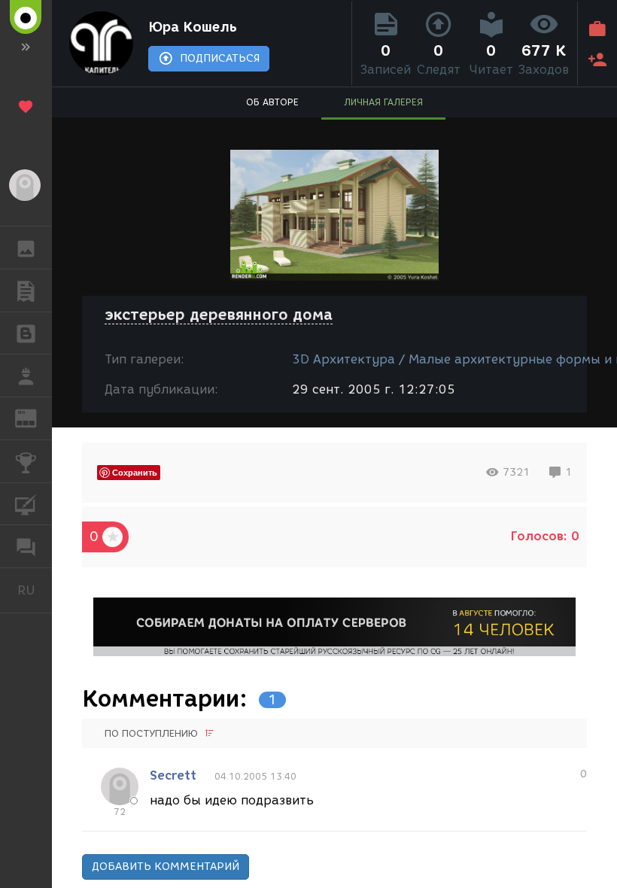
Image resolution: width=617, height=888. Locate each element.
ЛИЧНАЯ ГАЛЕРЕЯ (383, 102)
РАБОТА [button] (26, 375)
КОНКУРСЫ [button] (26, 461)
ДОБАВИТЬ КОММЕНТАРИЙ (165, 866)
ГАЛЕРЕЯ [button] (26, 248)
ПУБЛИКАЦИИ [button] (26, 290)
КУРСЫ (26, 504)
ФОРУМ (26, 546)
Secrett (173, 775)
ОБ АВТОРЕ (272, 102)
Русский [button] (34, 590)
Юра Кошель (192, 27)
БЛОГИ (26, 333)
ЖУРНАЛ (35, 417)
